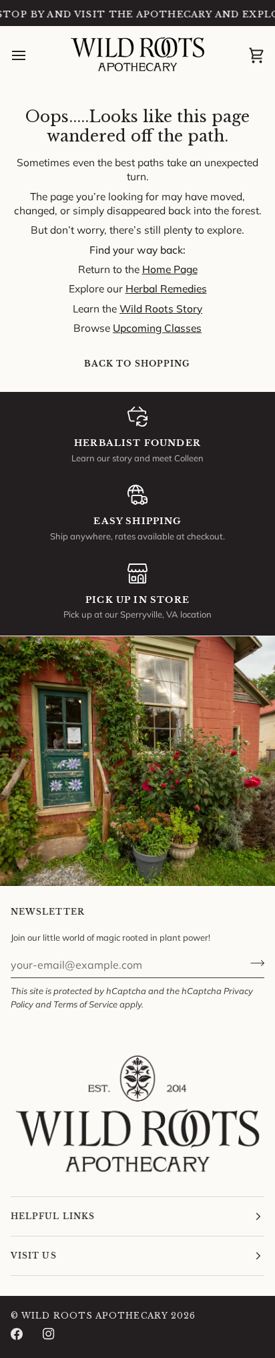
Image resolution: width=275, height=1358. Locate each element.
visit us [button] (34, 1256)
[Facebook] (17, 1334)
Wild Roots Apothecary (94, 1316)
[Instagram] (49, 1334)
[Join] (253, 963)
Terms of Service (85, 1004)
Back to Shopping (137, 364)
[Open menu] (31, 56)
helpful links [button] (53, 1216)
